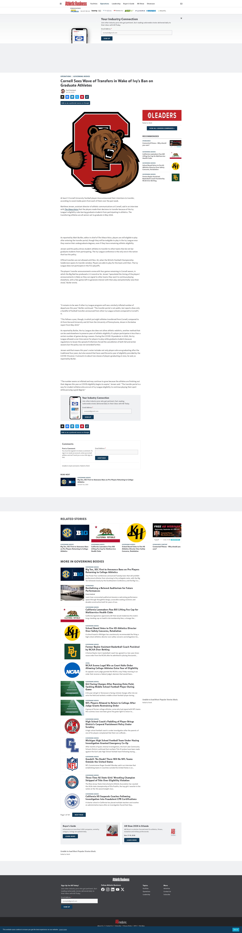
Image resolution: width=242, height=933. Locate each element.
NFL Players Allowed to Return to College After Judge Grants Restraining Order (111, 704)
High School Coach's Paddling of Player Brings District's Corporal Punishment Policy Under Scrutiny (110, 724)
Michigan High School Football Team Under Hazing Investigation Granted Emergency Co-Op (112, 742)
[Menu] (61, 3)
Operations (65, 76)
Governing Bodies (81, 76)
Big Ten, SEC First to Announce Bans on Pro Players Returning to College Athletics (105, 481)
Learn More (70, 836)
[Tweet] (77, 97)
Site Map (142, 926)
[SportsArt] (126, 11)
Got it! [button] (236, 929)
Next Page (79, 815)
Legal (88, 663)
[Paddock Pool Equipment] (157, 11)
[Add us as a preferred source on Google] (87, 97)
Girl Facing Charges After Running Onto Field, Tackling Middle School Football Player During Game (110, 687)
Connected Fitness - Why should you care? (154, 144)
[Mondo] (97, 11)
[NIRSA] (117, 11)
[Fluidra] (86, 11)
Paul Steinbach (71, 90)
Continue (102, 458)
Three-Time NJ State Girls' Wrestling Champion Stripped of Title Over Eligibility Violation (110, 779)
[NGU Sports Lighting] (75, 11)
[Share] (67, 97)
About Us (100, 926)
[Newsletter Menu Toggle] (181, 3)
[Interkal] (148, 11)
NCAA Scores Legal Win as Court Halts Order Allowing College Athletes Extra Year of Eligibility (112, 667)
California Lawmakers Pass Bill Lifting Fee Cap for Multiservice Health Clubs (153, 156)
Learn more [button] (63, 929)
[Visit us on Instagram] (107, 889)
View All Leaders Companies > (162, 128)
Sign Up (107, 38)
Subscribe (118, 926)
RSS (135, 926)
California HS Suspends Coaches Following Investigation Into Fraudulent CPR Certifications (111, 797)
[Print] (62, 97)
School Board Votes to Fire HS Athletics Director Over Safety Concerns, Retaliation (153, 167)
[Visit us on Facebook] (103, 889)
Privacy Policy (127, 926)
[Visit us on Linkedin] (112, 889)
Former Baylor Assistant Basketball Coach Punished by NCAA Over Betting (153, 178)
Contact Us (109, 926)
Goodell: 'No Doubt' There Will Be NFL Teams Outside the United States (109, 760)
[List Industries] (137, 11)
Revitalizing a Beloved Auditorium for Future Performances (109, 589)
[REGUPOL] (108, 11)
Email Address (106, 29)
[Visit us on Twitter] (122, 889)
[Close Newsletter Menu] (181, 18)
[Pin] (82, 97)
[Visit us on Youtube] (117, 889)
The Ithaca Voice (71, 209)
